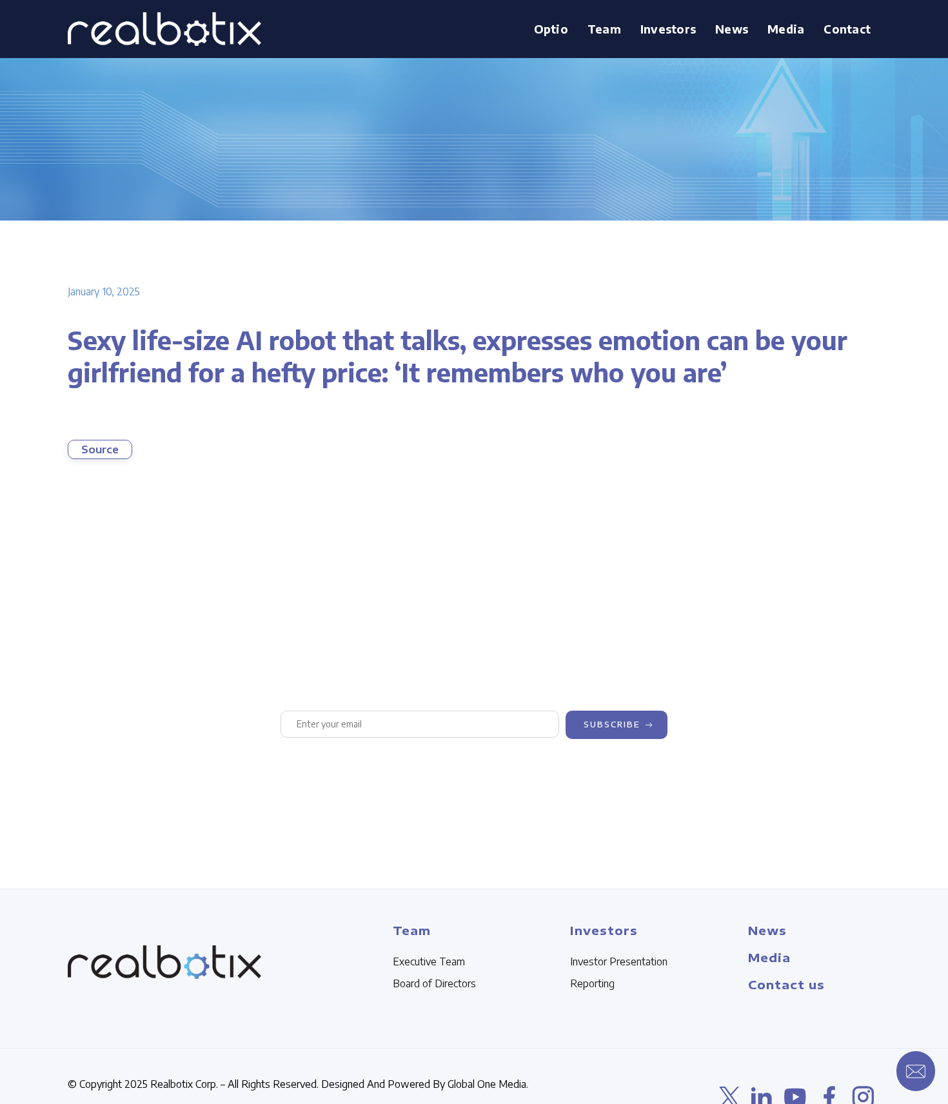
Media (785, 28)
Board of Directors (434, 983)
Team (604, 28)
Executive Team (429, 961)
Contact (847, 28)
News (731, 28)
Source (100, 449)
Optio (551, 28)
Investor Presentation (618, 961)
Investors (668, 28)
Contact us (786, 984)
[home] (164, 29)
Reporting (592, 983)
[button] (604, 29)
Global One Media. (488, 1084)
